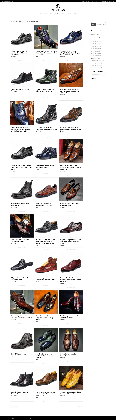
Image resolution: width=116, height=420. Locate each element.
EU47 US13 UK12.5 (95, 67)
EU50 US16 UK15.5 (95, 43)
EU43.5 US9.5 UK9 (95, 57)
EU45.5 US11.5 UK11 (96, 63)
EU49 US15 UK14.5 (95, 41)
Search (93, 78)
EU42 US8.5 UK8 (95, 53)
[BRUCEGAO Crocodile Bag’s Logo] (58, 7)
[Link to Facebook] (100, 418)
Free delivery (103, 1)
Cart (92, 1)
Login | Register (85, 1)
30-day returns (110, 1)
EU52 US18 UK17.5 (95, 46)
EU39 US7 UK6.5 (95, 48)
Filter (93, 24)
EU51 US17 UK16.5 (95, 45)
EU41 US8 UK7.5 (95, 52)
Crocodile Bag (10, 1)
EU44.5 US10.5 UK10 (97, 34)
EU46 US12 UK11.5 (95, 65)
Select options (22, 60)
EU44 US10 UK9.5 (96, 33)
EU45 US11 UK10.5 (95, 62)
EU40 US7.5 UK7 (95, 50)
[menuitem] (85, 1)
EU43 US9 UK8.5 (95, 55)
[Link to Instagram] (103, 418)
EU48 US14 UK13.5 (95, 40)
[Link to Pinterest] (105, 418)
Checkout (96, 1)
